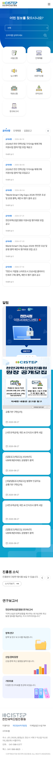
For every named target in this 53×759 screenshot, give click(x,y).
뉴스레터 (14, 76)
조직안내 (39, 93)
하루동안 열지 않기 (39, 407)
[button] (42, 577)
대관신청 (14, 93)
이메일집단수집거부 (38, 725)
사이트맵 (6, 731)
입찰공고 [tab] (28, 131)
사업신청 (14, 58)
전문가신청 (38, 76)
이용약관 (6, 725)
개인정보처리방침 (20, 725)
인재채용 (39, 58)
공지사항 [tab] (6, 131)
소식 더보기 (9, 583)
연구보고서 (14, 111)
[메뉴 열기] (49, 4)
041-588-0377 (15, 744)
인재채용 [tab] (17, 131)
